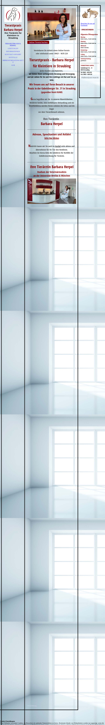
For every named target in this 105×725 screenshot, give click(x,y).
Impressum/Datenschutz (13, 61)
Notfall (58, 146)
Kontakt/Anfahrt (13, 54)
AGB (13, 65)
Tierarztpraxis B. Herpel (13, 44)
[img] (13, 14)
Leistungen (13, 48)
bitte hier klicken (52, 138)
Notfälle (13, 57)
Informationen (13, 51)
